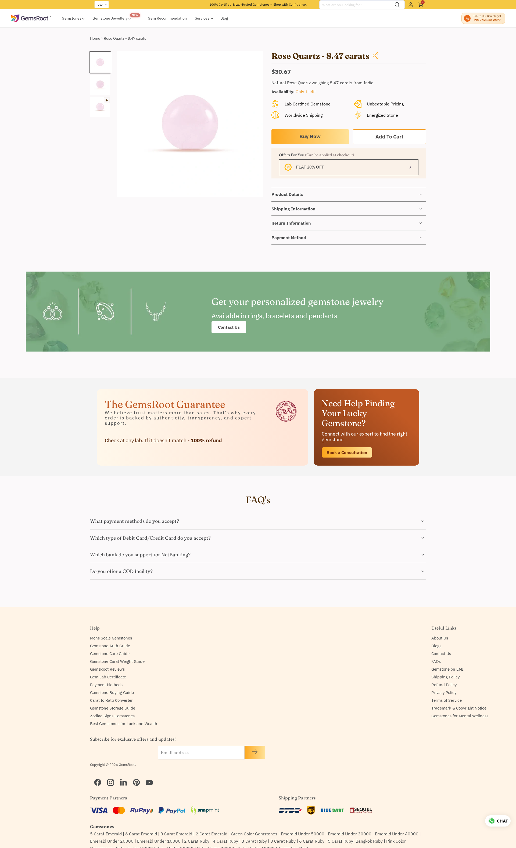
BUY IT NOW (310, 136)
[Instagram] (108, 775)
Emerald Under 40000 (396, 833)
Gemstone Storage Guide (112, 708)
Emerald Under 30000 (349, 833)
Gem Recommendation (167, 18)
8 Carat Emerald (176, 833)
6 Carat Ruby (311, 841)
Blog (224, 18)
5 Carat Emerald (106, 833)
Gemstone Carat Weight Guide (117, 661)
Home (95, 38)
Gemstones (72, 18)
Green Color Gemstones (254, 833)
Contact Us (229, 327)
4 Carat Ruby (225, 841)
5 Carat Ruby (340, 841)
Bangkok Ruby (369, 841)
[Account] (410, 4)
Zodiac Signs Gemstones (112, 715)
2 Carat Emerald (211, 833)
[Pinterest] (134, 775)
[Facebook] (95, 775)
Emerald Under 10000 (159, 841)
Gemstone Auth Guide (110, 645)
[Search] (397, 5)
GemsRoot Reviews (107, 669)
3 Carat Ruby (254, 841)
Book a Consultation (347, 452)
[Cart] (420, 4)
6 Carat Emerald (141, 833)
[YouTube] (147, 775)
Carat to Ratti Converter (111, 700)
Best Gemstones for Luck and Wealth (123, 723)
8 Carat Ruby (283, 841)
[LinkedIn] (121, 775)
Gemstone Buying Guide (112, 692)
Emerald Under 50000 (302, 833)
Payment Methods (106, 684)
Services (202, 18)
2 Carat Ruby (196, 841)
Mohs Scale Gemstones (111, 638)
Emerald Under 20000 (112, 841)
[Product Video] (100, 107)
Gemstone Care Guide (110, 653)
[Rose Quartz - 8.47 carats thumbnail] (100, 62)
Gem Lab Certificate (108, 676)
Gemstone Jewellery (110, 18)
